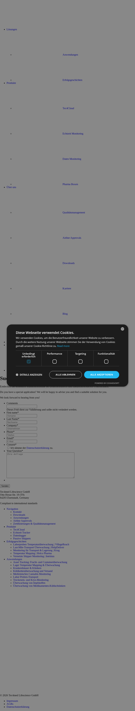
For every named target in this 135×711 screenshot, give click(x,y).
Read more (63, 346)
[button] (29, 374)
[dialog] (67, 355)
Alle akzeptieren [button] (101, 374)
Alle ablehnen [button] (65, 374)
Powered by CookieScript (107, 383)
